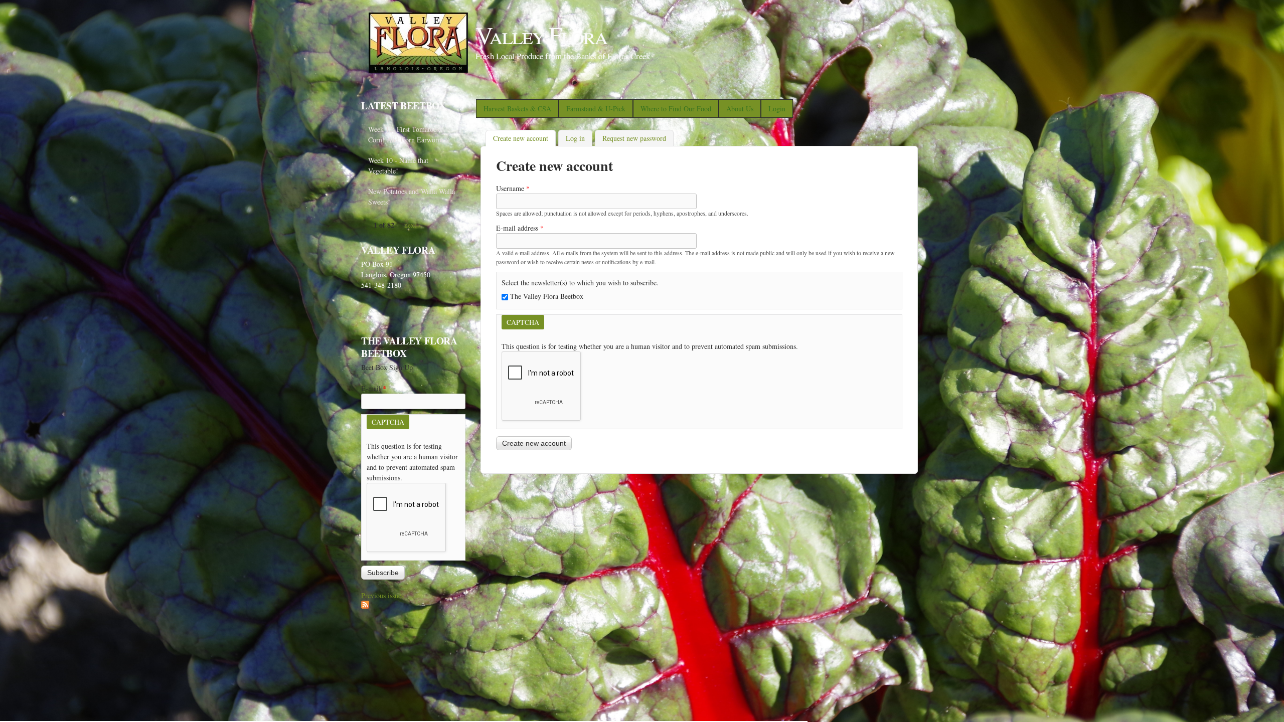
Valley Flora (541, 34)
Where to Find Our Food (675, 108)
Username (513, 188)
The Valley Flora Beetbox (546, 296)
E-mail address (520, 228)
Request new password (634, 138)
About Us (739, 108)
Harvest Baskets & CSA (517, 108)
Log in (575, 138)
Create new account (524, 138)
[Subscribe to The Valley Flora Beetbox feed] (365, 606)
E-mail (373, 388)
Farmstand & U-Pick (595, 108)
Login (776, 108)
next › (412, 225)
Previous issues (382, 595)
